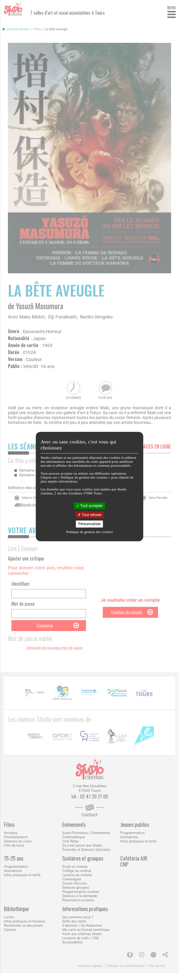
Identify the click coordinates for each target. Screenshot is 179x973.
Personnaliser (89, 524)
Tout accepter (91, 505)
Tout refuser (91, 515)
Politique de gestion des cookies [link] (89, 532)
